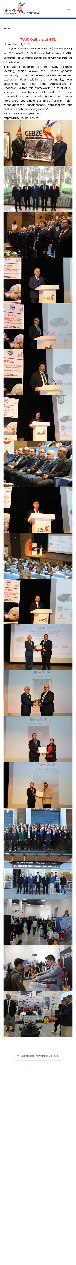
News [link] (7, 28)
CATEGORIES (33, 13)
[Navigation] (68, 10)
